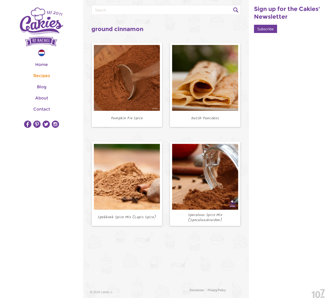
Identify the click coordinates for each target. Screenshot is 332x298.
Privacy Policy (217, 290)
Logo (41, 27)
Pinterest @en (37, 124)
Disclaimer (197, 290)
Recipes (41, 75)
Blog (41, 86)
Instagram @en (55, 124)
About (41, 98)
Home (41, 64)
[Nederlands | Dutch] (41, 52)
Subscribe (265, 28)
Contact (41, 109)
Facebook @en (27, 124)
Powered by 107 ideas (316, 292)
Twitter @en (46, 124)
